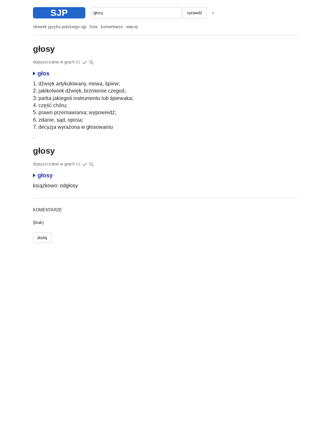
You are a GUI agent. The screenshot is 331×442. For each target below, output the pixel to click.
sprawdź (194, 12)
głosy (45, 175)
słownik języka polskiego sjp (59, 26)
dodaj (42, 237)
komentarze (112, 26)
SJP (59, 13)
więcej (132, 26)
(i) (78, 62)
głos (43, 73)
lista (93, 26)
